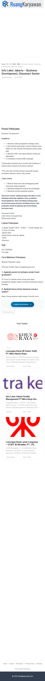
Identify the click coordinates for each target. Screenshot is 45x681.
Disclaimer (19, 664)
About (5, 664)
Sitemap (39, 664)
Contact (11, 664)
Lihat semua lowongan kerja (12, 216)
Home (4, 64)
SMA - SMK (16, 64)
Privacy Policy (30, 664)
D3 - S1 (9, 64)
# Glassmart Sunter (8, 312)
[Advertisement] (22, 37)
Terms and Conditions (22, 669)
